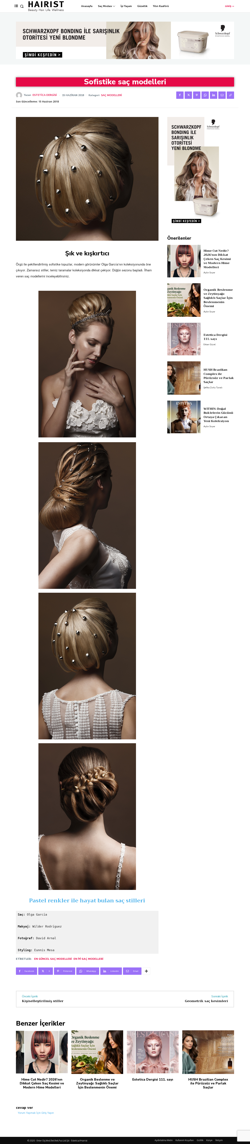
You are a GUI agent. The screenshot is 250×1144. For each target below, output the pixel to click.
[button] (21, 6)
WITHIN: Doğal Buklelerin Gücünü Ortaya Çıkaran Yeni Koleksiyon (218, 415)
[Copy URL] (230, 95)
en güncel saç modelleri (53, 959)
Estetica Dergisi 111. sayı (215, 337)
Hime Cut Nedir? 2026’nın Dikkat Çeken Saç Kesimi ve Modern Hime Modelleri (217, 259)
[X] (188, 95)
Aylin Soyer (209, 272)
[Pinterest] (196, 95)
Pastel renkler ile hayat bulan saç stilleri (87, 900)
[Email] (222, 95)
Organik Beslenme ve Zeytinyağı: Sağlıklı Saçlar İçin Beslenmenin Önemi (218, 298)
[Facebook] (180, 95)
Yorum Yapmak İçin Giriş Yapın (36, 1112)
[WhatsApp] (205, 95)
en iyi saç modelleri (88, 959)
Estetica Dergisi (45, 95)
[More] (146, 971)
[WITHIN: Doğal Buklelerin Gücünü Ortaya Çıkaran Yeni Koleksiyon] (184, 417)
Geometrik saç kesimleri (206, 1001)
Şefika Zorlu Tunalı (213, 387)
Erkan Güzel (210, 344)
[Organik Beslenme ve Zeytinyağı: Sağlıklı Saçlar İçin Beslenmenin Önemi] (184, 300)
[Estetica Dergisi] (20, 95)
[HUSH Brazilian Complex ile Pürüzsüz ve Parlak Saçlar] (184, 378)
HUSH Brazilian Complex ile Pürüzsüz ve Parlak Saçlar (219, 376)
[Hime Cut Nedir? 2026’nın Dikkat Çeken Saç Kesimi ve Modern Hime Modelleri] (184, 261)
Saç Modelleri (111, 95)
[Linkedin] (213, 95)
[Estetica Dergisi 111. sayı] (184, 339)
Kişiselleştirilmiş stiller (43, 1001)
